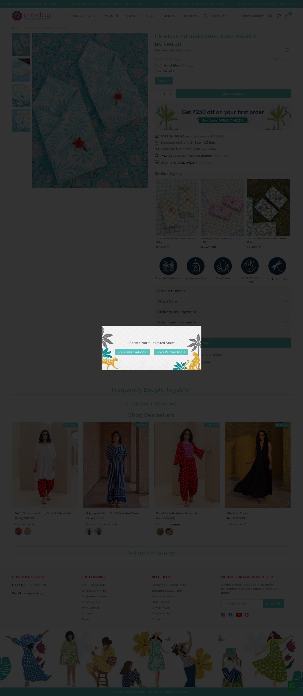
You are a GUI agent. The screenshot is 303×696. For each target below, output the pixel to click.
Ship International (132, 352)
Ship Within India (171, 352)
